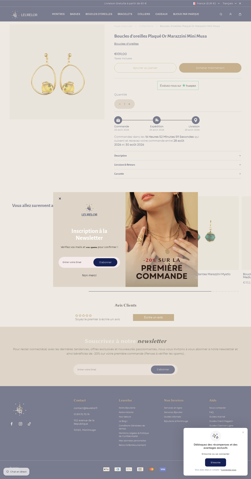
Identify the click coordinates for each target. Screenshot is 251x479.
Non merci (89, 275)
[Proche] (60, 199)
